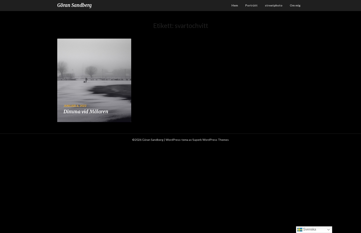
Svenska (309, 229)
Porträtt (251, 5)
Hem (234, 5)
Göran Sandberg (74, 5)
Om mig (295, 5)
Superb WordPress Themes (210, 139)
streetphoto (273, 5)
